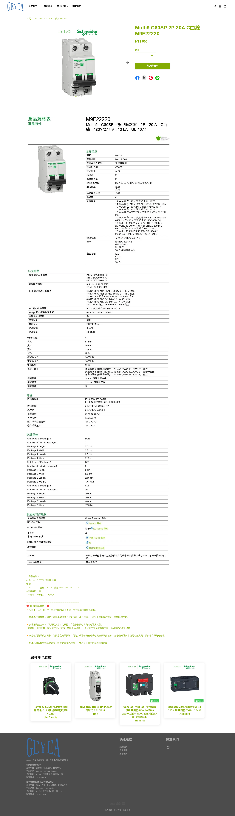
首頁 (28, 18)
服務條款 (108, 810)
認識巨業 (123, 747)
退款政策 (126, 810)
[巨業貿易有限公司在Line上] (168, 748)
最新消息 (48, 6)
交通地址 (123, 750)
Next (127, 62)
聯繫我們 (76, 6)
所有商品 (32, 6)
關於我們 (61, 6)
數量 (137, 50)
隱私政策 (117, 810)
